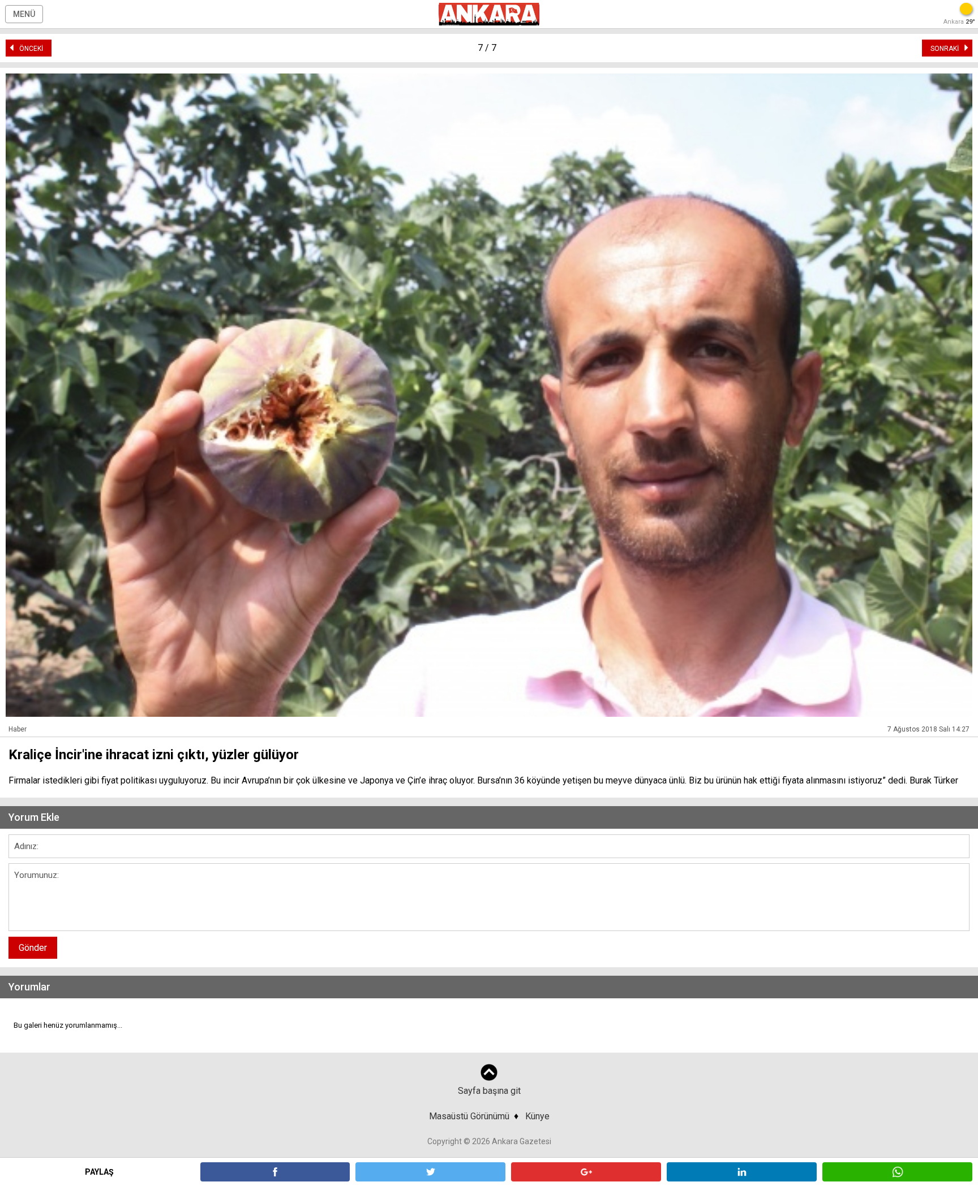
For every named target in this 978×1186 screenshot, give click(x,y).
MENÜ (24, 14)
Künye (537, 1116)
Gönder (33, 947)
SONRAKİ (947, 49)
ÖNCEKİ (28, 49)
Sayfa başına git (489, 1090)
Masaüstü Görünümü (469, 1116)
